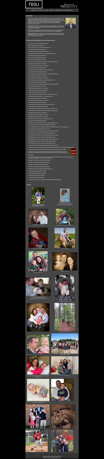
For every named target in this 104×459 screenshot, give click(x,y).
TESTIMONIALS (67, 10)
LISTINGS (40, 10)
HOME (33, 10)
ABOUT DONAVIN (55, 10)
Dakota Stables (31, 33)
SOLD (46, 10)
